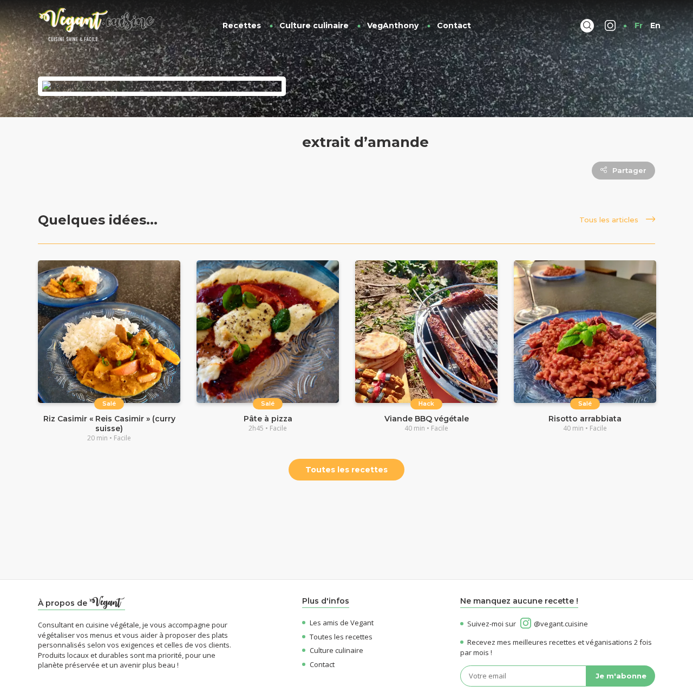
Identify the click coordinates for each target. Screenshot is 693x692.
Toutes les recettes (346, 470)
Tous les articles (609, 219)
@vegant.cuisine (561, 624)
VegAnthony (393, 25)
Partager (629, 170)
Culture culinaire (314, 25)
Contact (454, 25)
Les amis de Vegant (342, 622)
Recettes (242, 25)
